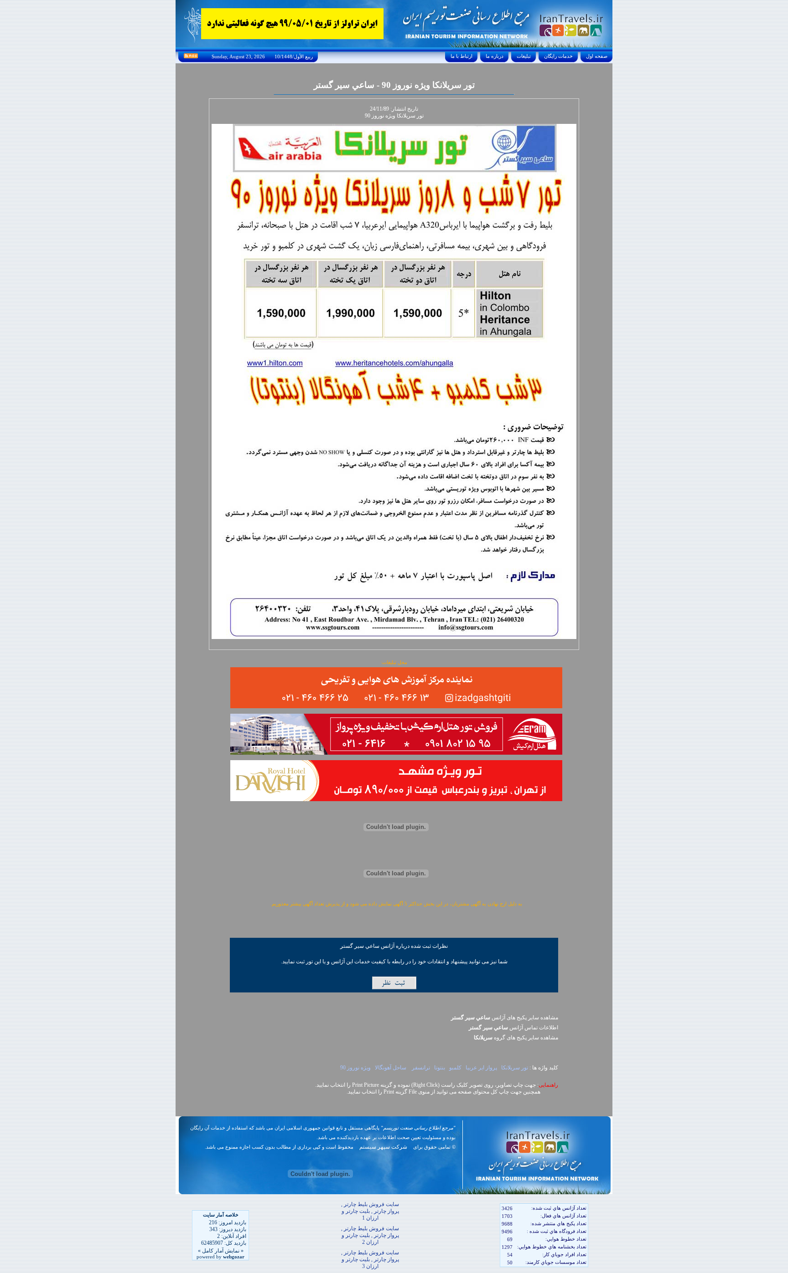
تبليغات (523, 56)
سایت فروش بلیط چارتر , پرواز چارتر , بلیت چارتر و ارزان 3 (370, 1259)
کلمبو (455, 1067)
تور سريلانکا (514, 1067)
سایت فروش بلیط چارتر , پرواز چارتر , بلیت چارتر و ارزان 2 (370, 1235)
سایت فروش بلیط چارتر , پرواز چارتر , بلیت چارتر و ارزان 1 (370, 1211)
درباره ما (494, 56)
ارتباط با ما (461, 56)
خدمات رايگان (558, 56)
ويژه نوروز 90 (355, 1067)
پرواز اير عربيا (481, 1067)
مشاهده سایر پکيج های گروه (516, 1037)
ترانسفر (421, 1067)
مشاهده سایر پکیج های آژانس (504, 1017)
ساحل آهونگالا (391, 1067)
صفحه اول (597, 56)
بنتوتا (439, 1067)
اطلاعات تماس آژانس (513, 1027)
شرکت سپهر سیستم (383, 1147)
